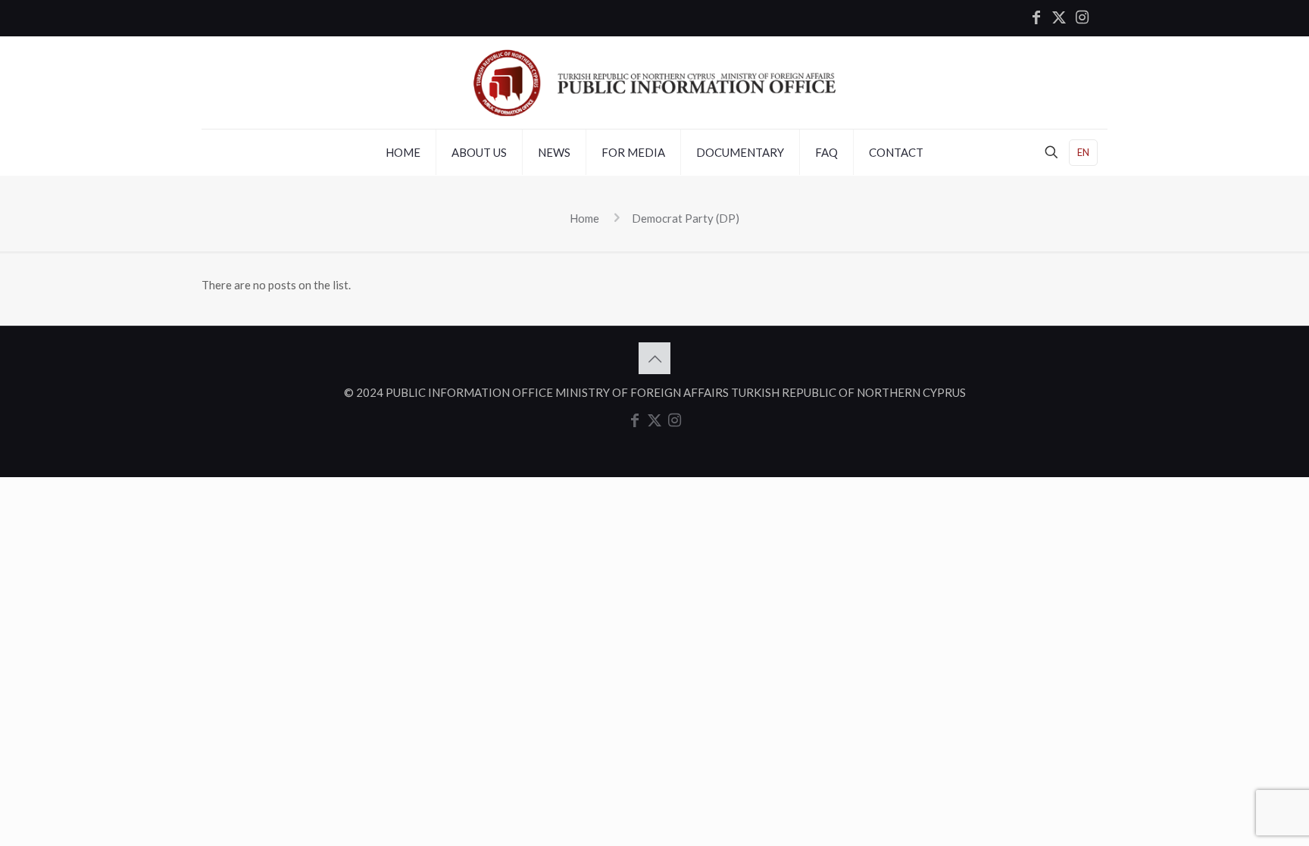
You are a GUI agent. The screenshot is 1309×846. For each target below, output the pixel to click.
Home (584, 218)
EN (1083, 152)
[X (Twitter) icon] (1059, 18)
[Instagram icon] (1081, 18)
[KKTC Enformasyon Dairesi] (654, 82)
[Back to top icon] (654, 358)
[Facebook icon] (1036, 18)
